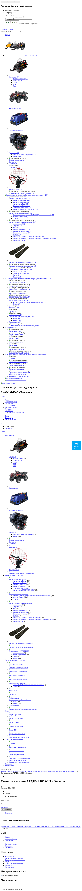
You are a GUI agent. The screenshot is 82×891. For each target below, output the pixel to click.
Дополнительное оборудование (24, 534)
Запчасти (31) (17, 156)
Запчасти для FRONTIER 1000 (23, 590)
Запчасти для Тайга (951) (21, 202)
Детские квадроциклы (16, 160)
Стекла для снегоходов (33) (22, 207)
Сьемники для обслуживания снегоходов (23, 709)
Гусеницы (12, 694)
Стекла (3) (16, 218)
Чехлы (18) (16, 318)
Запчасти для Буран (20, 581)
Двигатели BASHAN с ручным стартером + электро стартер (33, 619)
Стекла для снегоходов (21, 588)
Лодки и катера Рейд (16, 335)
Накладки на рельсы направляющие (21, 647)
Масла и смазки (18, 653)
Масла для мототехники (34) (18, 300)
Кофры (15, 703)
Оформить (8, 428)
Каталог (3, 771)
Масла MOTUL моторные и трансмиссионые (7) (29, 302)
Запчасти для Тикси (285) (21, 206)
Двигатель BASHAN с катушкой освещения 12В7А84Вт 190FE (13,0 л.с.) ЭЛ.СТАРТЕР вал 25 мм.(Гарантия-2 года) (40, 827)
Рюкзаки (12, 358)
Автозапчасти (21, 380)
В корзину (4, 807)
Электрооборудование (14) (22, 231)
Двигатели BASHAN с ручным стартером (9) (28, 236)
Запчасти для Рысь (19, 584)
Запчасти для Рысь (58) (20, 204)
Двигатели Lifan (18, 621)
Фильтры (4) (17, 277)
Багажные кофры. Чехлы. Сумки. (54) (21, 316)
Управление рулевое (20, 610)
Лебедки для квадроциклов (18, 671)
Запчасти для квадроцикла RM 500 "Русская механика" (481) (33, 215)
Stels (14, 86)
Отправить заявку (7, 29)
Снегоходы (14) (14, 77)
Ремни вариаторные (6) (21, 273)
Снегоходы (12, 457)
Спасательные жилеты (16, 751)
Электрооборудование (20, 612)
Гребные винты (14, 698)
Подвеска (16, 607)
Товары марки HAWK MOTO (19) (20, 270)
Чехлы (15, 702)
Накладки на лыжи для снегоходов (21, 643)
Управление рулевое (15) (21, 229)
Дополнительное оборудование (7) (24, 154)
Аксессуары (13, 690)
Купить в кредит (6, 809)
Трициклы (12, 544)
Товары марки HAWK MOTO (19, 651)
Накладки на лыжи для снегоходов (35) (22, 262)
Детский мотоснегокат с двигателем (21, 573)
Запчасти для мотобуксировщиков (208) (22, 222)
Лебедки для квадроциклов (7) (19, 289)
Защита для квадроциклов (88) (19, 297)
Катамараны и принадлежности (19, 376)
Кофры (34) (16, 320)
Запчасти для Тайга (19, 583)
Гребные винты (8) (15, 315)
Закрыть (7, 35)
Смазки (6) (16, 304)
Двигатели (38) (14, 153)
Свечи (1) (16, 275)
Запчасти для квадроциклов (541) (20, 213)
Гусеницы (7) (13, 311)
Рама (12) (16, 227)
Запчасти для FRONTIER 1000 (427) (25, 209)
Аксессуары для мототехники (15, 660)
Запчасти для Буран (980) (21, 200)
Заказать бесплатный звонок (10, 2)
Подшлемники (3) (15, 322)
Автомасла (18, 378)
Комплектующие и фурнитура (19, 353)
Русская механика (19, 458)
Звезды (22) (17, 235)
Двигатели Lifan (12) (20, 240)
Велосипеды (13, 547)
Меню (3, 396)
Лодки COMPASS (15, 338)
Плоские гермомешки (16, 369)
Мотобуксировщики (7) (17, 130)
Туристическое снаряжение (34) (36, 354)
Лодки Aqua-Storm (15, 331)
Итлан (15, 82)
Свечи (15, 656)
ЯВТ (14, 84)
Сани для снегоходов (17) (17, 282)
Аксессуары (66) (14, 307)
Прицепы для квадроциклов (18, 668)
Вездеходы (12, 162)
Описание (8, 813)
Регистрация (9, 418)
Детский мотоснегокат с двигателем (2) (22, 193)
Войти (7, 416)
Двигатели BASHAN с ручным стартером (27, 617)
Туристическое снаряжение (14, 739)
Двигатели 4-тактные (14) (21, 233)
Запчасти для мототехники (14, 575)
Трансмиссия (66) (19, 224)
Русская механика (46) (20, 217)
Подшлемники (14, 705)
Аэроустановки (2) (15, 189)
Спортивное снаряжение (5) (18, 362)
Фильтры (16, 658)
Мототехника (9, 435)
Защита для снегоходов (17, 675)
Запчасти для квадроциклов (18, 594)
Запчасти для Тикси (20, 586)
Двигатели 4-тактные (20, 614)
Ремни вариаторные (20, 655)
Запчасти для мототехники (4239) (36, 195)
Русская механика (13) (20, 79)
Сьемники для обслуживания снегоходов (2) (24, 326)
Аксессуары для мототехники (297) (39, 279)
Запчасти (16, 536)
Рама (14, 608)
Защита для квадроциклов (18, 679)
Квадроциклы (13, 488)
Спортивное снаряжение (17, 747)
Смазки (15, 686)
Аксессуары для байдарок (17, 374)
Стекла (15, 599)
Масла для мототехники (17, 683)
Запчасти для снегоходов (17, 579)
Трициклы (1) (13, 164)
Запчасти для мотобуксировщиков (20, 603)
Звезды (15, 616)
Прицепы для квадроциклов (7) (19, 286)
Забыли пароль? (10, 419)
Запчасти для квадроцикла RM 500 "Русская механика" (32, 596)
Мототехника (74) (31, 55)
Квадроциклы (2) (14, 108)
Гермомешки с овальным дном (19, 372)
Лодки (13, 327)
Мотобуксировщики (16, 510)
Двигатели (12, 532)
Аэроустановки (14, 570)
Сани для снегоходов (16, 664)
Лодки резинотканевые (17, 349)
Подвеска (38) (17, 226)
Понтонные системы (16, 342)
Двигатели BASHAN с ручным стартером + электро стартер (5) (34, 238)
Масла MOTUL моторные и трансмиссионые (28, 685)
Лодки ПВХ (13, 345)
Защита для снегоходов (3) (18, 293)
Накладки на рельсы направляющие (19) (22, 266)
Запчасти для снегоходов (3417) (19, 198)
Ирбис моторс (17, 80)
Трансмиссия (17, 605)
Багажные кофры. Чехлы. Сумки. (20, 700)
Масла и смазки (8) (19, 271)
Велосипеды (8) (14, 167)
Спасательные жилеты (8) (17, 365)
